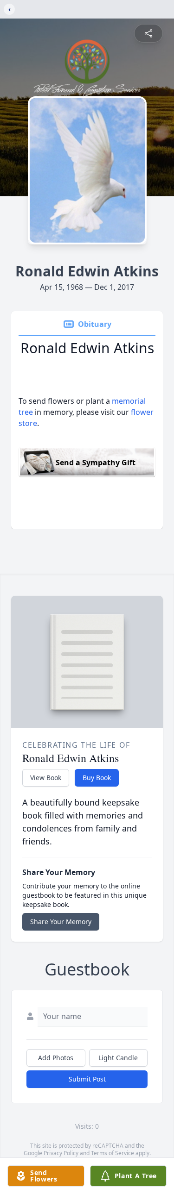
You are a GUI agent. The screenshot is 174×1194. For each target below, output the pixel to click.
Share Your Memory (60, 921)
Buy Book (97, 777)
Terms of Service (112, 1153)
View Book (45, 777)
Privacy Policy (61, 1153)
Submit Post (87, 1079)
